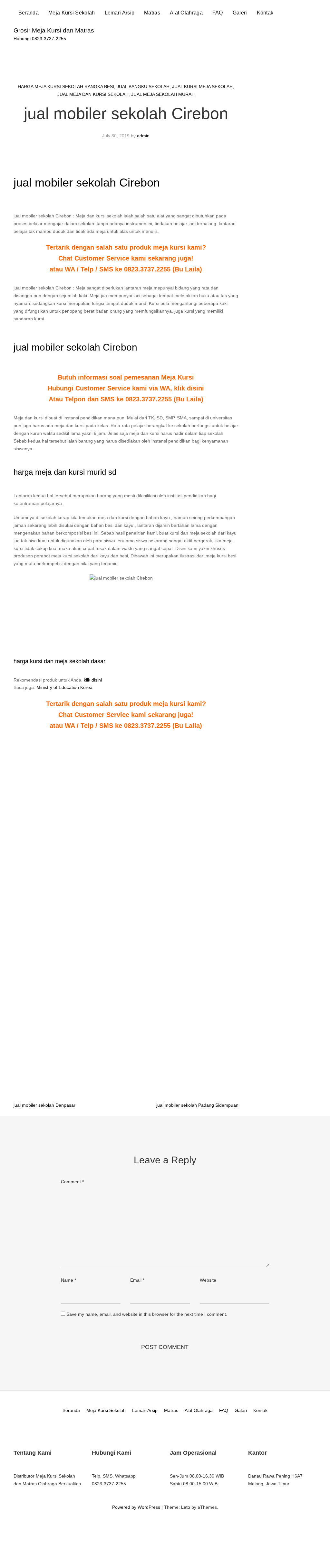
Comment (72, 1181)
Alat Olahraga (186, 12)
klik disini (93, 679)
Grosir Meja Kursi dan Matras (54, 30)
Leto (185, 1507)
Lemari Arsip (120, 12)
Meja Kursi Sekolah (71, 12)
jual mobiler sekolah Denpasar (44, 1105)
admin (143, 135)
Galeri (240, 12)
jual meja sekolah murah (163, 94)
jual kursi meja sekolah (202, 86)
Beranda (28, 12)
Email (137, 1280)
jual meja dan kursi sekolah (93, 94)
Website (208, 1280)
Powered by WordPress (136, 1507)
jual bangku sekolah (143, 86)
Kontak (265, 12)
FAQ (217, 12)
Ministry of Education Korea (64, 687)
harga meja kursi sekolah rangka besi (66, 86)
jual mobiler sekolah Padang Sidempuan (197, 1105)
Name (68, 1280)
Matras (152, 12)
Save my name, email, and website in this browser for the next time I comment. (146, 1314)
